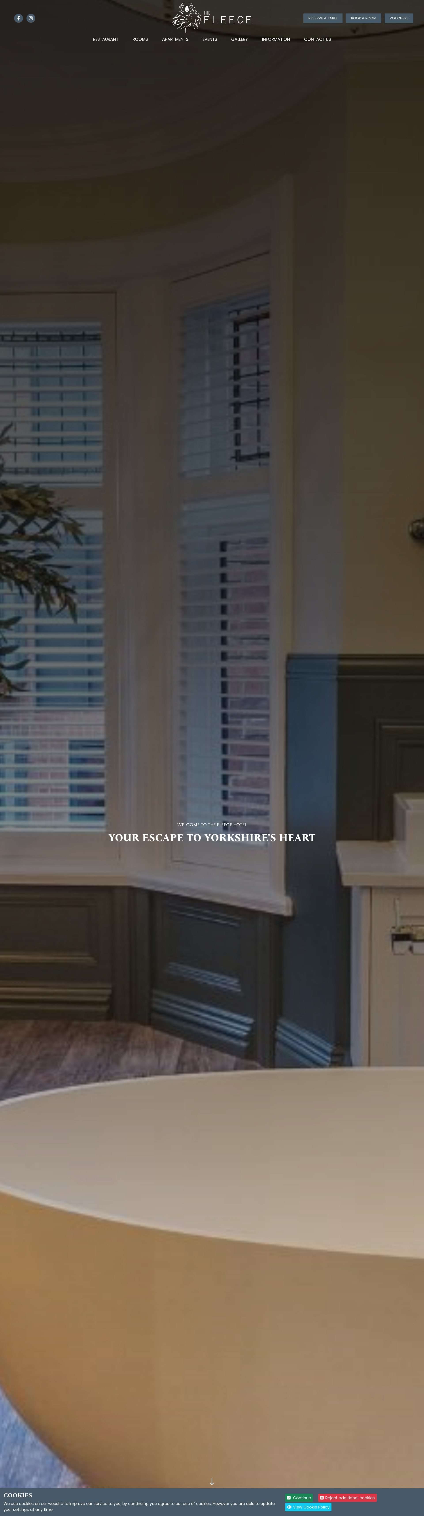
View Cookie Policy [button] (310, 1507)
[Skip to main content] (212, 1481)
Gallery (239, 39)
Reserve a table (323, 18)
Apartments (175, 39)
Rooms (140, 39)
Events (210, 39)
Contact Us (317, 39)
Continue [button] (301, 1498)
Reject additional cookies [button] (350, 1498)
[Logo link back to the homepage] (212, 18)
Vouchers (399, 18)
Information (276, 39)
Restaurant (105, 39)
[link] (17, 18)
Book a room (363, 18)
